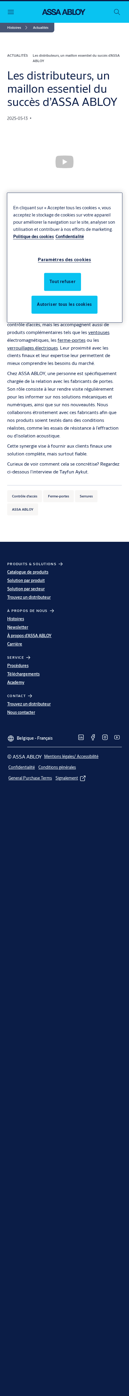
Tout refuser (63, 282)
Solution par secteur (26, 589)
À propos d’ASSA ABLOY (29, 635)
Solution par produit (26, 580)
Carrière (14, 644)
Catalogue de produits (27, 572)
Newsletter (17, 627)
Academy (15, 682)
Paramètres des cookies (64, 260)
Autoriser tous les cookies (64, 304)
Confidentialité (70, 237)
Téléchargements (23, 674)
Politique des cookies (33, 237)
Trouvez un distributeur (29, 597)
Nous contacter (21, 712)
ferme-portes (72, 340)
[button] (40, 27)
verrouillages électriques (32, 348)
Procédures (17, 665)
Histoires (15, 619)
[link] (18, 28)
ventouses (99, 332)
